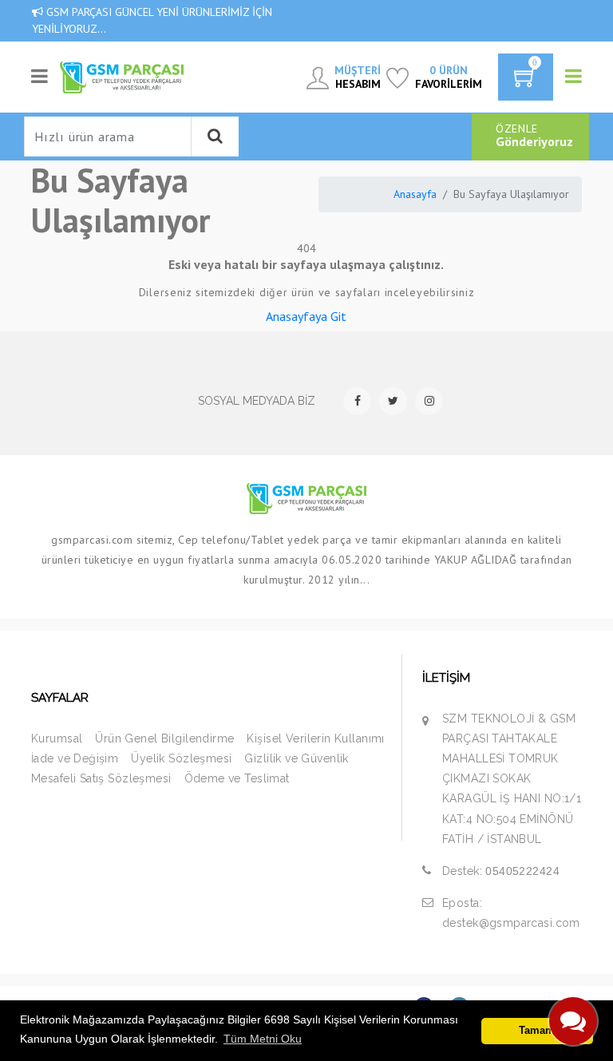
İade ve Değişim (74, 758)
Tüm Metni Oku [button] (262, 1038)
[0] (525, 82)
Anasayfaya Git (306, 316)
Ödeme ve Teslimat (237, 778)
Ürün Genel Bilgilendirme (164, 738)
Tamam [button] (537, 1030)
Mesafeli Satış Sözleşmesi (101, 778)
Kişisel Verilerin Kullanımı (315, 738)
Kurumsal (56, 738)
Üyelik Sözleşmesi (181, 758)
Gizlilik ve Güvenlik (296, 758)
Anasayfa (415, 194)
